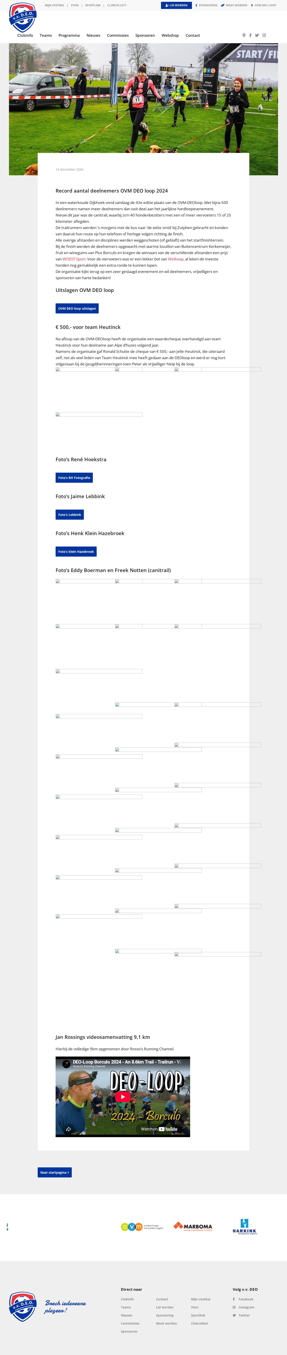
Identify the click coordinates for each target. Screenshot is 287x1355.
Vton (194, 1307)
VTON (75, 5)
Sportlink (93, 5)
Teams (126, 1307)
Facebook (246, 1299)
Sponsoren (129, 1331)
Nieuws (126, 1315)
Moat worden (166, 1323)
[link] (74, 259)
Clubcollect (116, 5)
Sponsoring (165, 1315)
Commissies (130, 1323)
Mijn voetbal (54, 5)
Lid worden (165, 1307)
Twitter (244, 1315)
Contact (162, 1299)
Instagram (246, 1307)
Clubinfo (127, 1299)
